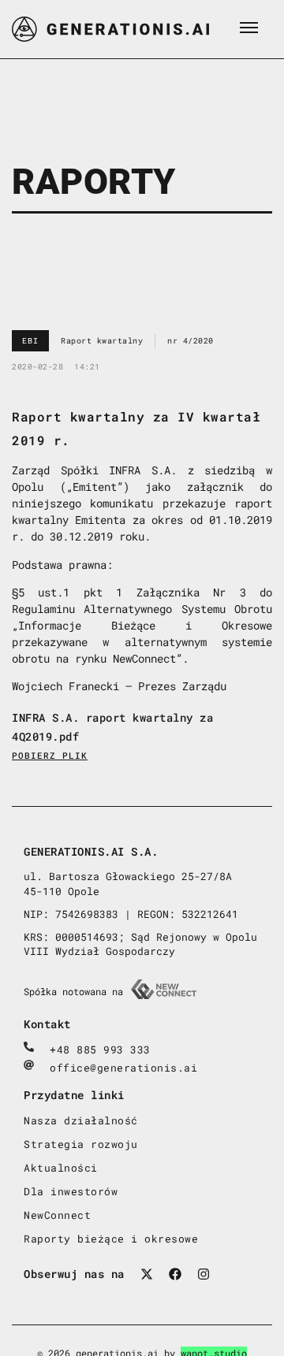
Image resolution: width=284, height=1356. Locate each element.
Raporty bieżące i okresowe (111, 1238)
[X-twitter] (146, 1274)
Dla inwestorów (71, 1191)
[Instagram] (203, 1274)
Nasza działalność (81, 1120)
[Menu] (248, 27)
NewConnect (57, 1215)
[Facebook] (175, 1274)
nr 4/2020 (190, 341)
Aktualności (61, 1167)
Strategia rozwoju (81, 1144)
